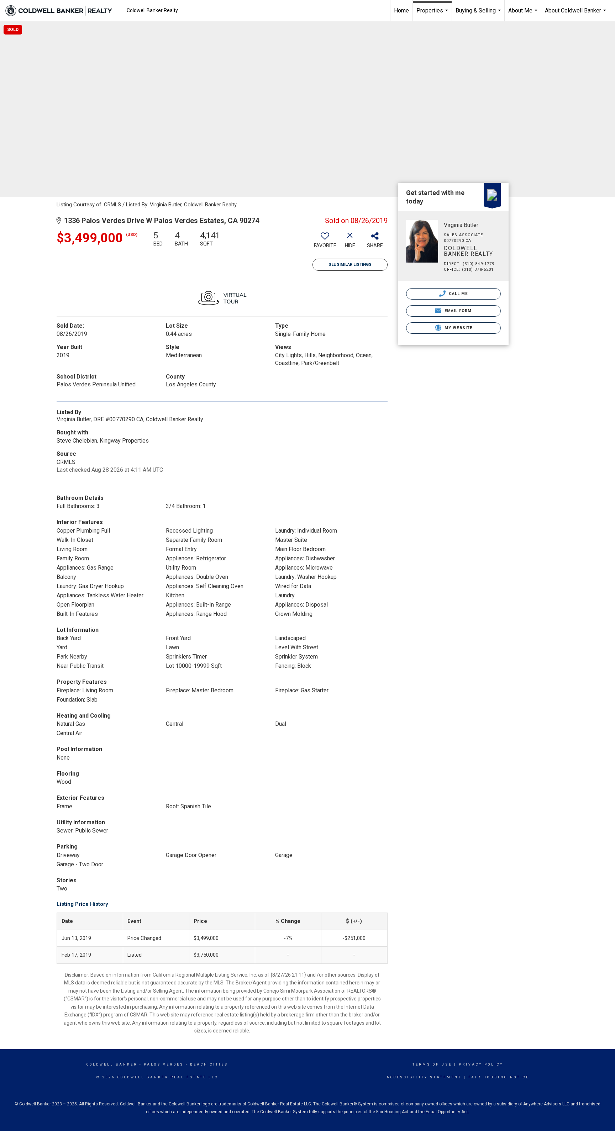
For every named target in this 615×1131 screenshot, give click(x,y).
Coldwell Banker (111, 1064)
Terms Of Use (432, 1064)
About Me (523, 14)
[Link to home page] (62, 10)
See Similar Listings (350, 264)
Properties (433, 14)
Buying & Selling (479, 14)
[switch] (324, 242)
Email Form (457, 310)
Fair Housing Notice (498, 1077)
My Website (457, 328)
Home (401, 10)
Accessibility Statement (424, 1077)
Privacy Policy (481, 1064)
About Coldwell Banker (576, 14)
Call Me (457, 293)
